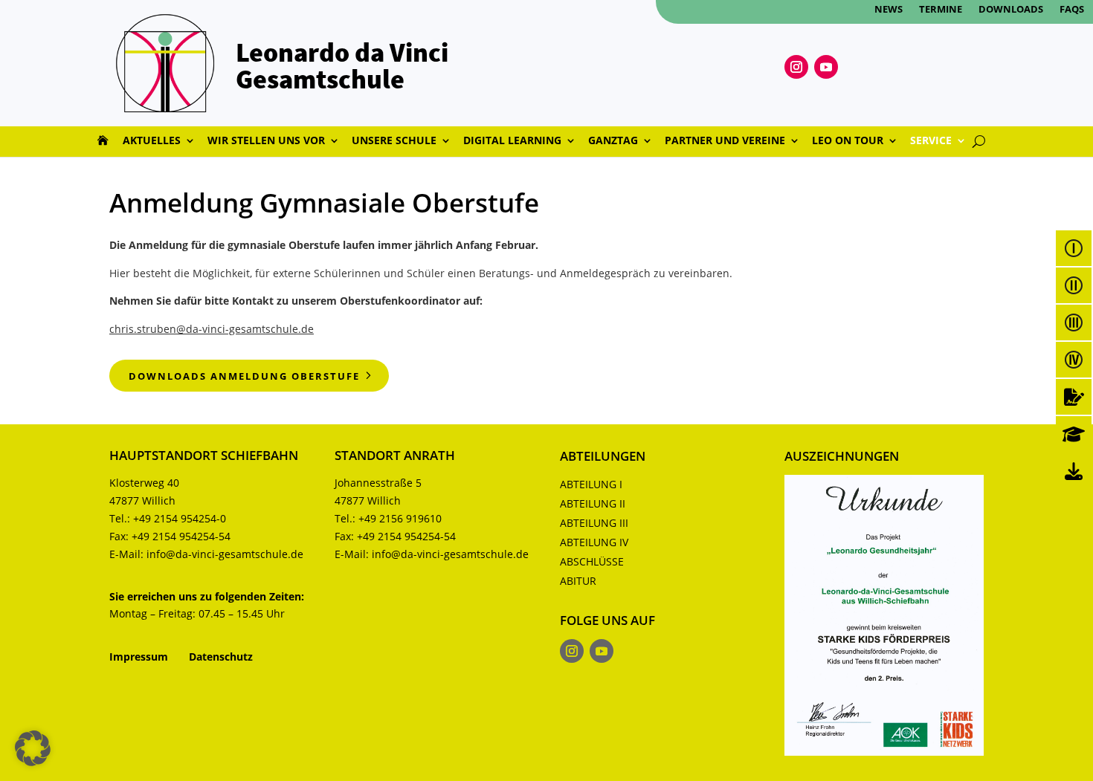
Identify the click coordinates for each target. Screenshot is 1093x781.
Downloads (1010, 10)
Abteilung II (592, 503)
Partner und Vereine (725, 141)
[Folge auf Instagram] (796, 67)
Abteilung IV (594, 542)
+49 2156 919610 (400, 518)
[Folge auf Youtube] (826, 67)
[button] (32, 748)
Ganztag (613, 141)
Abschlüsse (592, 561)
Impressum (138, 656)
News (888, 10)
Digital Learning (512, 141)
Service (931, 141)
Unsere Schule (394, 141)
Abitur (578, 581)
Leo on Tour (847, 141)
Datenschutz (221, 656)
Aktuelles (152, 141)
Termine (940, 10)
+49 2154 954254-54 (181, 536)
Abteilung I (591, 484)
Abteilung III (594, 523)
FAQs (1072, 10)
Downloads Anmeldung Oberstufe (244, 376)
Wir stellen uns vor (266, 141)
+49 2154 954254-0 (179, 518)
